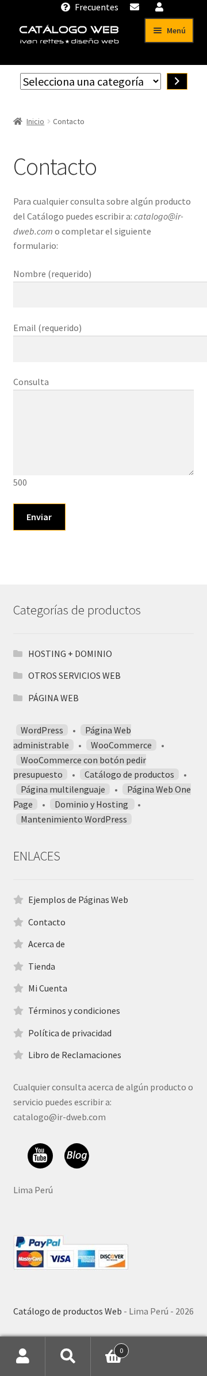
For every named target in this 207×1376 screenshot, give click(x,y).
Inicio (35, 121)
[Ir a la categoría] (177, 81)
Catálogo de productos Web (67, 1311)
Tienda (41, 966)
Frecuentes (95, 7)
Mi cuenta (22, 1356)
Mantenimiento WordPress (74, 819)
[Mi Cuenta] (160, 7)
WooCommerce (121, 745)
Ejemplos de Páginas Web (78, 899)
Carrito (107, 1346)
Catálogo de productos (129, 774)
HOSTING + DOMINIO (70, 653)
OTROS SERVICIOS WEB (74, 675)
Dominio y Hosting (92, 804)
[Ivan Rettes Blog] (77, 1156)
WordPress (42, 730)
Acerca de (46, 944)
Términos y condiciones (74, 1010)
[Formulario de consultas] (136, 7)
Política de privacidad (70, 1033)
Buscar (68, 1356)
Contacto (47, 922)
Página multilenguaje (63, 789)
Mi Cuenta (47, 988)
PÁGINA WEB (53, 698)
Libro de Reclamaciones (74, 1054)
